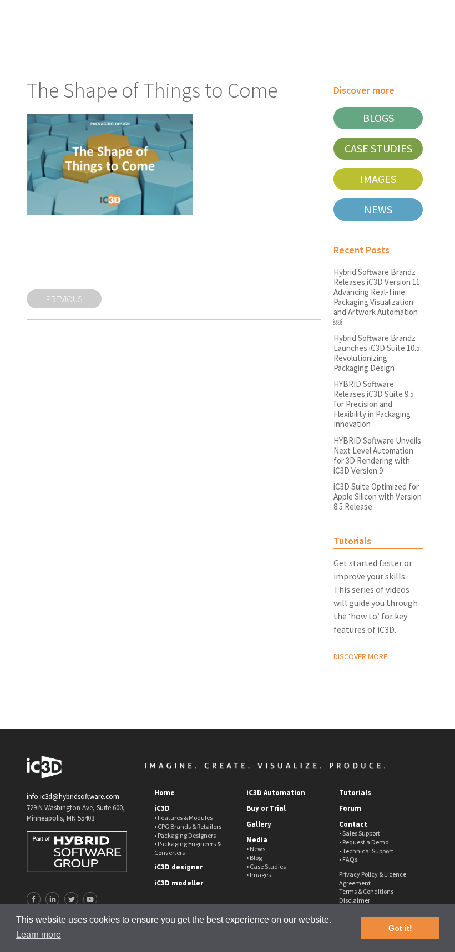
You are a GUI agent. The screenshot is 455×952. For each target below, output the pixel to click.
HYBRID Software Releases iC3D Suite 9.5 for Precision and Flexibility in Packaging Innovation (373, 404)
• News (255, 848)
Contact (353, 824)
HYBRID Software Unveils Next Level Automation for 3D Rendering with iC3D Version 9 (377, 455)
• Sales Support (359, 833)
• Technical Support (366, 851)
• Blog (254, 857)
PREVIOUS (64, 298)
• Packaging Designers (185, 835)
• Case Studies (266, 866)
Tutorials (355, 792)
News (378, 209)
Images (378, 179)
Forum (350, 808)
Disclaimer (354, 900)
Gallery (258, 824)
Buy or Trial (266, 808)
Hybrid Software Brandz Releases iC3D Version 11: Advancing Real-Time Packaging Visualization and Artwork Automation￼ (377, 297)
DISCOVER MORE (360, 656)
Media (256, 840)
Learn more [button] (38, 934)
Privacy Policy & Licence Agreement (372, 878)
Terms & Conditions (366, 891)
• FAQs (348, 859)
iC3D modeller (178, 883)
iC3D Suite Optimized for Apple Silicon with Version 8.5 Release (377, 496)
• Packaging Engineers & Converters (187, 848)
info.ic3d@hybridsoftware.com (73, 796)
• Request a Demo (363, 842)
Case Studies (378, 148)
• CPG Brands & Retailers (187, 826)
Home (164, 792)
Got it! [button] (400, 928)
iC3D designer (178, 867)
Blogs (378, 118)
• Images (258, 874)
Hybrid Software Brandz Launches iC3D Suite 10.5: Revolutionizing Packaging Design (377, 353)
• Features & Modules (183, 817)
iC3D (162, 808)
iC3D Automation (275, 792)
